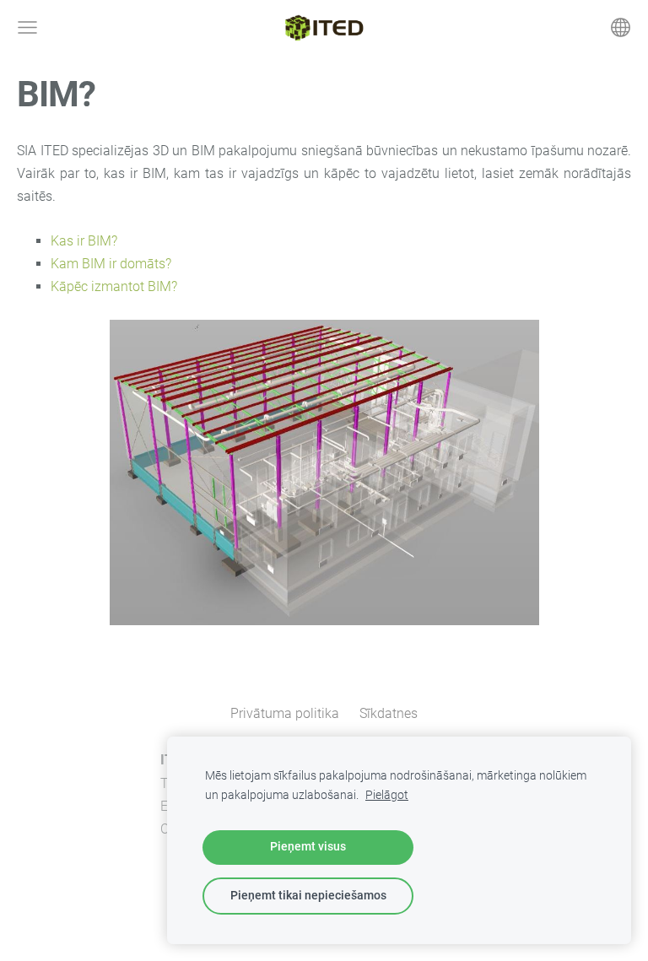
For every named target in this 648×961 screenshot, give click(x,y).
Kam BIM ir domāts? (111, 264)
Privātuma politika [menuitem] (284, 713)
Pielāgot (386, 795)
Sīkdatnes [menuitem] (388, 713)
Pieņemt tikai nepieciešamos (308, 895)
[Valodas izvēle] (620, 27)
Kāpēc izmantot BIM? (114, 286)
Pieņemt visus (308, 847)
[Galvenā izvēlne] (27, 27)
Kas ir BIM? (84, 241)
